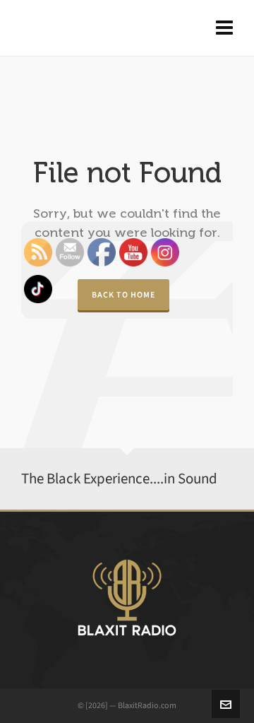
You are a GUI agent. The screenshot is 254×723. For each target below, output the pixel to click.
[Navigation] (224, 28)
